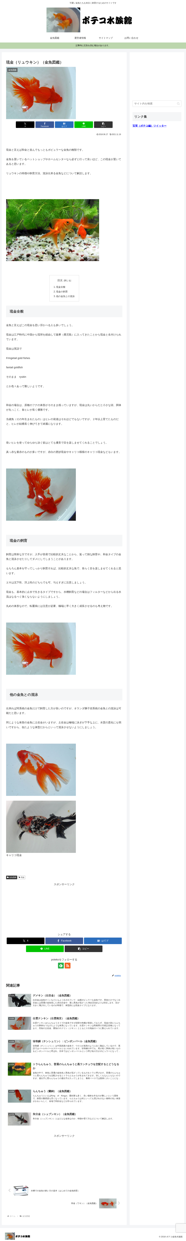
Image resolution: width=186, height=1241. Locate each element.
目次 (60, 280)
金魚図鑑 (12, 877)
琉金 (22, 877)
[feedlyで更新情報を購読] (61, 965)
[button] (103, 124)
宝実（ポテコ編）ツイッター (150, 125)
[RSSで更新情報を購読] (67, 965)
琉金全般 (60, 287)
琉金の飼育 (62, 291)
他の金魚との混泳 (65, 296)
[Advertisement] (64, 907)
